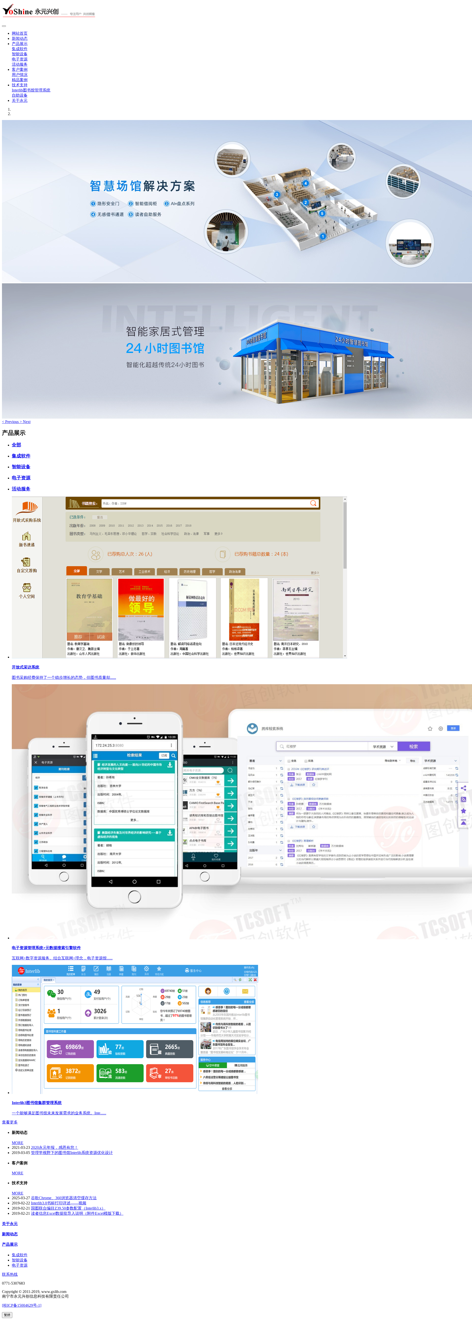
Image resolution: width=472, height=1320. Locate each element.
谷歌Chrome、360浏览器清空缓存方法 (64, 1198)
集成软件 (20, 49)
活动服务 (20, 64)
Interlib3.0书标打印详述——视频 (58, 1203)
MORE (17, 1143)
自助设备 (20, 95)
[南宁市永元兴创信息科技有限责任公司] (236, 12)
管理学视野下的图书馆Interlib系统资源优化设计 (72, 1153)
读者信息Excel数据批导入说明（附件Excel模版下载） (77, 1213)
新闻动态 (20, 38)
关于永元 (20, 100)
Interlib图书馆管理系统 (31, 90)
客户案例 (20, 69)
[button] (11, 422)
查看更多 (10, 1122)
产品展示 (20, 44)
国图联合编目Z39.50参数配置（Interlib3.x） (68, 1208)
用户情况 (20, 75)
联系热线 (10, 1274)
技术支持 (20, 85)
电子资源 (20, 59)
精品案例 (20, 80)
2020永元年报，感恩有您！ (54, 1147)
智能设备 (20, 54)
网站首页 (20, 33)
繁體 (7, 1315)
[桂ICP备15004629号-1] (21, 1305)
